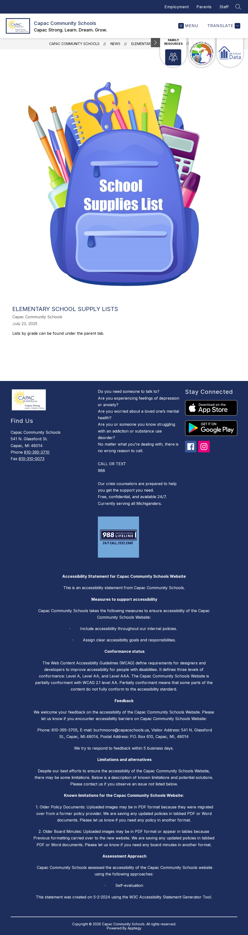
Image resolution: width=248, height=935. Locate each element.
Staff (224, 6)
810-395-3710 (36, 452)
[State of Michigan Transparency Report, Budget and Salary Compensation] (201, 52)
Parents (204, 6)
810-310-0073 (31, 458)
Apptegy (134, 928)
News (115, 44)
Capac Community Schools (74, 44)
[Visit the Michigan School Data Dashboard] (230, 52)
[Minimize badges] (155, 42)
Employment (176, 6)
